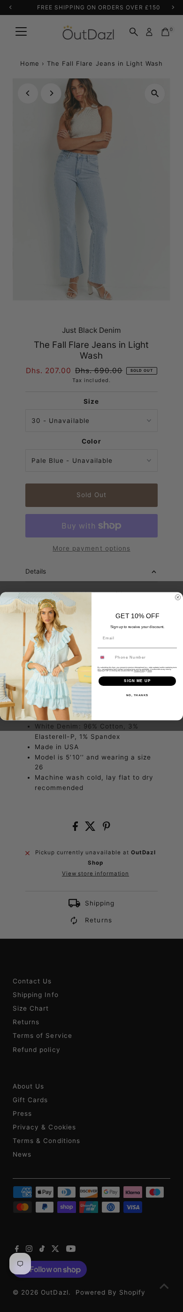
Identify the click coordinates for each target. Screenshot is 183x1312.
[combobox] (105, 656)
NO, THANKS (137, 695)
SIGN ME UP (137, 681)
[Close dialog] (178, 597)
